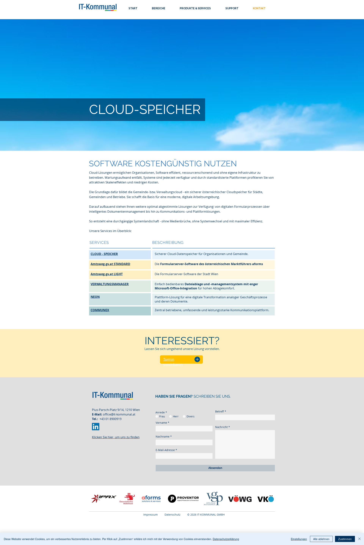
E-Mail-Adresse (165, 450)
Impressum (150, 514)
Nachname (162, 436)
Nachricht (221, 427)
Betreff (219, 411)
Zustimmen (345, 539)
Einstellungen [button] (299, 539)
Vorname (161, 422)
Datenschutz (176, 514)
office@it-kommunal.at (119, 414)
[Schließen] (359, 539)
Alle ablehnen (321, 539)
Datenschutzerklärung (226, 539)
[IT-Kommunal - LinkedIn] (95, 426)
